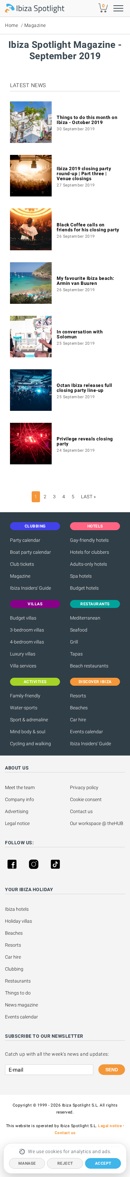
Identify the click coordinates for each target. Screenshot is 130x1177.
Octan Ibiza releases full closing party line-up (84, 388)
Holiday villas (18, 921)
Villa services (23, 665)
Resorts (78, 695)
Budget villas (23, 618)
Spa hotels (81, 576)
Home (11, 25)
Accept (103, 1163)
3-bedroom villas (27, 630)
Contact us (81, 811)
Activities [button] (35, 681)
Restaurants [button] (95, 604)
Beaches (79, 707)
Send (111, 1069)
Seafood (78, 630)
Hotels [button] (95, 526)
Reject (65, 1163)
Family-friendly (25, 695)
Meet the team (20, 787)
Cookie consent (86, 799)
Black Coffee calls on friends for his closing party (88, 227)
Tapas (76, 653)
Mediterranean (85, 618)
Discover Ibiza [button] (95, 681)
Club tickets (22, 564)
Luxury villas (22, 653)
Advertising (16, 811)
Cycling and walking (30, 743)
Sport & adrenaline (29, 719)
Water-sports (23, 707)
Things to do (18, 993)
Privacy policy (84, 787)
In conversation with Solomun (80, 334)
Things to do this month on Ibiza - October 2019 (87, 120)
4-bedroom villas (27, 642)
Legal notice (17, 823)
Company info (19, 799)
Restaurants (18, 981)
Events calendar (86, 731)
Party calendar (25, 540)
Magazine (35, 25)
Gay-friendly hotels (89, 540)
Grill (74, 642)
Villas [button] (35, 604)
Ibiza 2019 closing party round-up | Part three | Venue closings (84, 173)
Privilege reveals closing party (85, 441)
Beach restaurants (89, 665)
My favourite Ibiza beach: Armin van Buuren (85, 281)
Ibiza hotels (17, 909)
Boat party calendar (30, 552)
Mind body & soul (27, 731)
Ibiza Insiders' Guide (30, 588)
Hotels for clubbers (89, 552)
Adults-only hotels (88, 564)
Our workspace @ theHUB (96, 823)
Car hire (78, 719)
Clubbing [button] (35, 526)
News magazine (21, 1004)
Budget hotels (84, 588)
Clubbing (14, 969)
